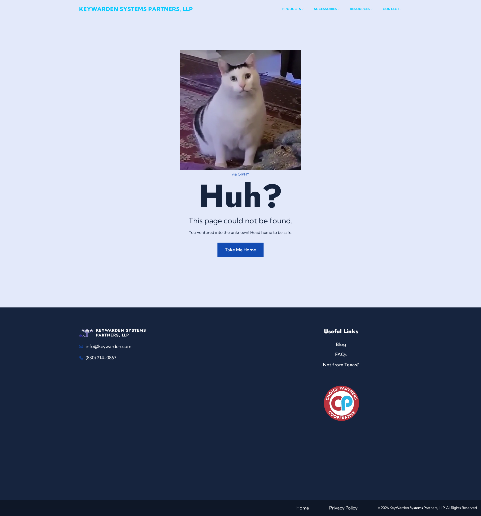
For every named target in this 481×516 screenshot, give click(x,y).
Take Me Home (240, 250)
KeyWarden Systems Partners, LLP (136, 9)
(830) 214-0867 (101, 358)
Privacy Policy (343, 508)
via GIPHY (240, 174)
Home (302, 508)
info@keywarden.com (108, 346)
